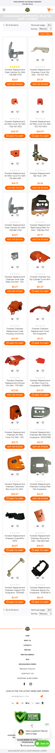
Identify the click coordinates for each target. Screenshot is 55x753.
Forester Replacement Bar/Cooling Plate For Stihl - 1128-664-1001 (40, 227)
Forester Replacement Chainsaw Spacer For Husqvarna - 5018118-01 (40, 590)
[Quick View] (12, 60)
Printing (27, 650)
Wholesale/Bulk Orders (27, 664)
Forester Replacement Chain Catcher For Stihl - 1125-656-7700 (15, 72)
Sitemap (44, 751)
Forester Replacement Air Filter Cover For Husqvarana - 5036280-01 (40, 384)
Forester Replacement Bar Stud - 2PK (40, 174)
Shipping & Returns (27, 678)
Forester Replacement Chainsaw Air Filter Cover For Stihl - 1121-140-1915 (15, 436)
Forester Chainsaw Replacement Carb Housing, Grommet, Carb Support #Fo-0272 (14, 332)
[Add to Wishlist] (17, 60)
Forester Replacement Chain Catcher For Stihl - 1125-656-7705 (15, 227)
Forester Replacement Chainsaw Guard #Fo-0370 (15, 538)
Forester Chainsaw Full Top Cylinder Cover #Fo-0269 (40, 279)
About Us (27, 640)
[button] (8, 9)
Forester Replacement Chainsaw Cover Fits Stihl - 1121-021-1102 (40, 72)
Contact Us (27, 674)
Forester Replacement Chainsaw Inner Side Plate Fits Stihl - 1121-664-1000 (15, 281)
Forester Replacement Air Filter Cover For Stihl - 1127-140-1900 (40, 124)
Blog (27, 659)
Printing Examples (27, 654)
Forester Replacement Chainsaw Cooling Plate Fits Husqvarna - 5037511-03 (40, 488)
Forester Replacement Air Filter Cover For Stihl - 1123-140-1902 (14, 124)
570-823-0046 (27, 4)
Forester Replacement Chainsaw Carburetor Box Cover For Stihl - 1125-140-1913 (15, 488)
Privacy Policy (27, 669)
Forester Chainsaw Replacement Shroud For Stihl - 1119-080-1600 (14, 384)
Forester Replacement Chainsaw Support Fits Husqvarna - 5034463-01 (15, 591)
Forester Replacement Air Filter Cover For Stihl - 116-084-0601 (14, 176)
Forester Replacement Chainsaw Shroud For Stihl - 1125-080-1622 (40, 538)
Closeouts (27, 645)
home (27, 635)
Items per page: (38, 25)
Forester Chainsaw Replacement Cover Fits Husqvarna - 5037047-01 (40, 332)
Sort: (34, 29)
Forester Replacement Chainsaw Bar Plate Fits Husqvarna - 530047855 (40, 434)
